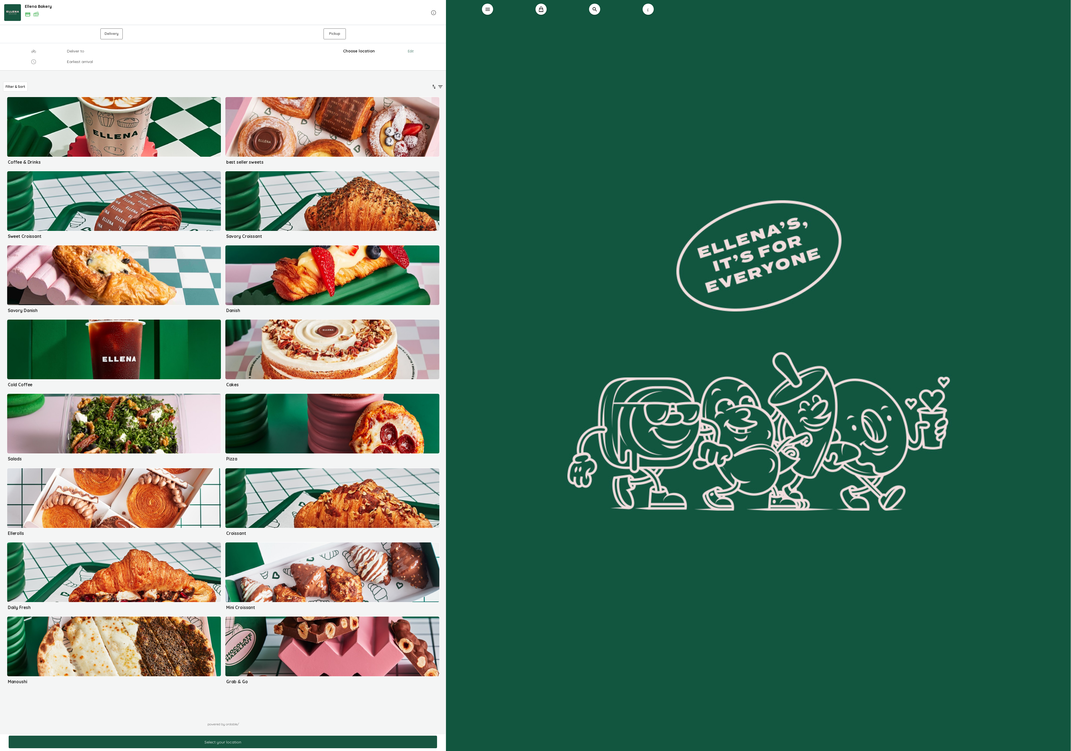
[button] (223, 13)
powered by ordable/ (223, 724)
